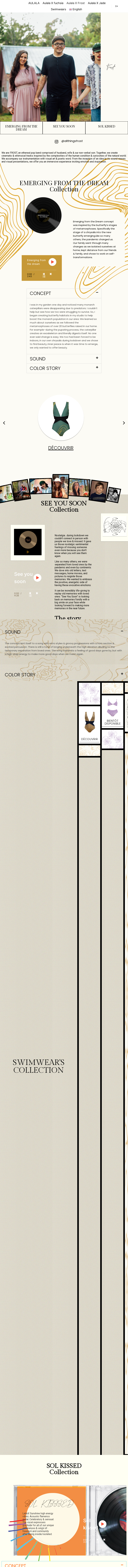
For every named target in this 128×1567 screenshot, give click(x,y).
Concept (40, 293)
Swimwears (58, 9)
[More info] (116, 6)
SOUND (38, 358)
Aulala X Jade (97, 3)
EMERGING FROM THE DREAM (21, 127)
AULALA (14, 6)
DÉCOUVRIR (61, 448)
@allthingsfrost (72, 141)
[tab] (64, 293)
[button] (4, 422)
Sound (13, 632)
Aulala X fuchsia (53, 3)
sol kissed (106, 126)
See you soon (64, 126)
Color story (45, 368)
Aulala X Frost (75, 3)
